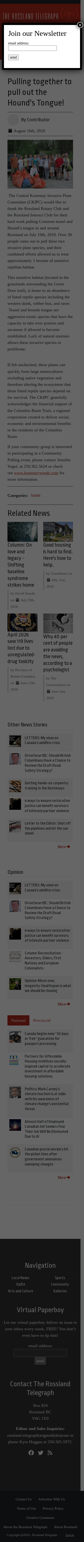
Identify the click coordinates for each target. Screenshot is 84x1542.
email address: (18, 43)
